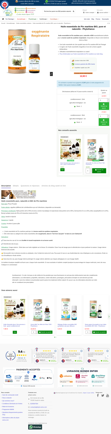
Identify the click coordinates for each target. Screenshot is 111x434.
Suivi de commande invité (10, 395)
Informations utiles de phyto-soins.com (11, 419)
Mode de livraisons (8, 406)
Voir (62, 169)
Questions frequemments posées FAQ (12, 413)
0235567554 (34, 403)
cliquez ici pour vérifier (88, 392)
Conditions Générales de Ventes (12, 403)
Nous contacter (7, 398)
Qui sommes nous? (8, 400)
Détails (16, 186)
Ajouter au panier (104, 107)
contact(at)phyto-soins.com (38, 407)
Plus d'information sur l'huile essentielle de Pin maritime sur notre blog (81, 54)
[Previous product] (108, 23)
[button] (10, 19)
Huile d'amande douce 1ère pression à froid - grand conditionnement (69, 163)
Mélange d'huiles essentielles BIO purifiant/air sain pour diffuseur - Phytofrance (67, 326)
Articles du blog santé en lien (54, 186)
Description (6, 186)
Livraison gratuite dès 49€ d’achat (85, 64)
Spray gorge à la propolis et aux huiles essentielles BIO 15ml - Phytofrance (95, 325)
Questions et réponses (30, 186)
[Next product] (109, 23)
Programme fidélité (8, 409)
